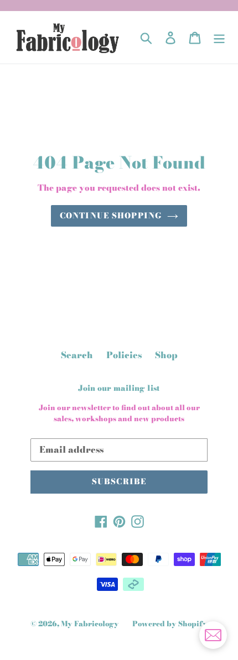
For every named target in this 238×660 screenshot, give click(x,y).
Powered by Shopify (170, 623)
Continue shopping (111, 215)
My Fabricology (90, 623)
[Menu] (219, 37)
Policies (124, 355)
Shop (166, 355)
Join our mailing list (119, 388)
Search (77, 355)
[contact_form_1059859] (213, 635)
